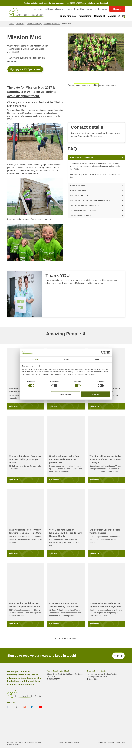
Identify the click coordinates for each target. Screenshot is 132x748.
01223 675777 (54, 679)
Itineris (17, 744)
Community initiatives (52, 24)
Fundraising (85, 16)
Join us (112, 16)
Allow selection (65, 394)
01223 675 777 (76, 3)
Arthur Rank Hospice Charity (26, 13)
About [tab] (97, 359)
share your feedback (99, 3)
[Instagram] (26, 707)
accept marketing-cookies (86, 85)
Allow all (95, 394)
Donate (117, 9)
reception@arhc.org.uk (54, 3)
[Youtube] (42, 707)
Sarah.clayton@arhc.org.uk (90, 136)
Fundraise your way (34, 24)
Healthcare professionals (54, 9)
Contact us (102, 9)
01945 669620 (94, 679)
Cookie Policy (120, 742)
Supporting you (68, 16)
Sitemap (111, 742)
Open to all (99, 16)
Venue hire (91, 9)
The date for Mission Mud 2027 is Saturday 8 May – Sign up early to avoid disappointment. (31, 92)
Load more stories (66, 638)
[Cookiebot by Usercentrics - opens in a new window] (101, 352)
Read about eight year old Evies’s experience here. (30, 219)
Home (11, 24)
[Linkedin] (34, 707)
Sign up (118, 655)
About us (38, 9)
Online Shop (79, 9)
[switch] (54, 385)
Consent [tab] (35, 359)
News (69, 9)
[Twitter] (18, 707)
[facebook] (10, 707)
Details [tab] (66, 359)
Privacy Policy (101, 742)
